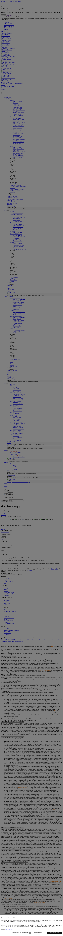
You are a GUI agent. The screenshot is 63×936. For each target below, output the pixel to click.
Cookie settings (38, 932)
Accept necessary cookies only (20, 932)
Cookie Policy (9, 929)
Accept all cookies (54, 932)
